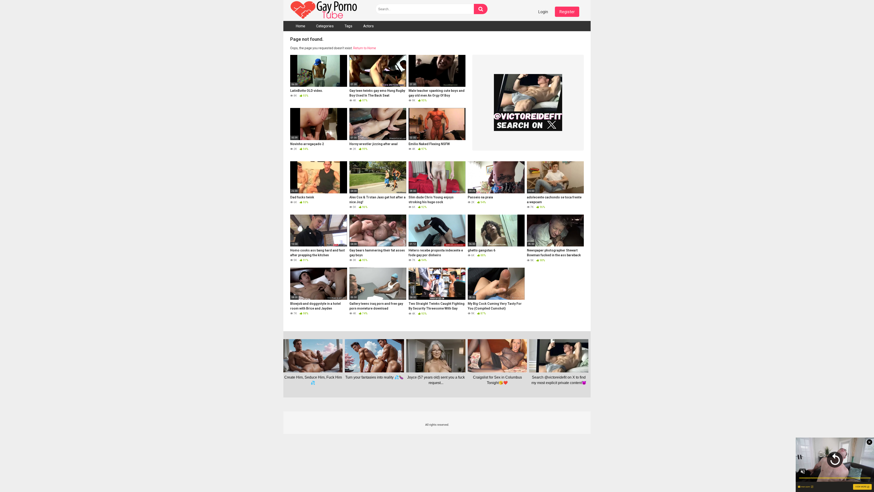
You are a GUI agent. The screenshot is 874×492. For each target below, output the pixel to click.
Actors (368, 26)
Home (300, 26)
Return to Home (364, 48)
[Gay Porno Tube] (324, 10)
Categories (325, 26)
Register (567, 11)
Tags (348, 26)
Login (543, 11)
